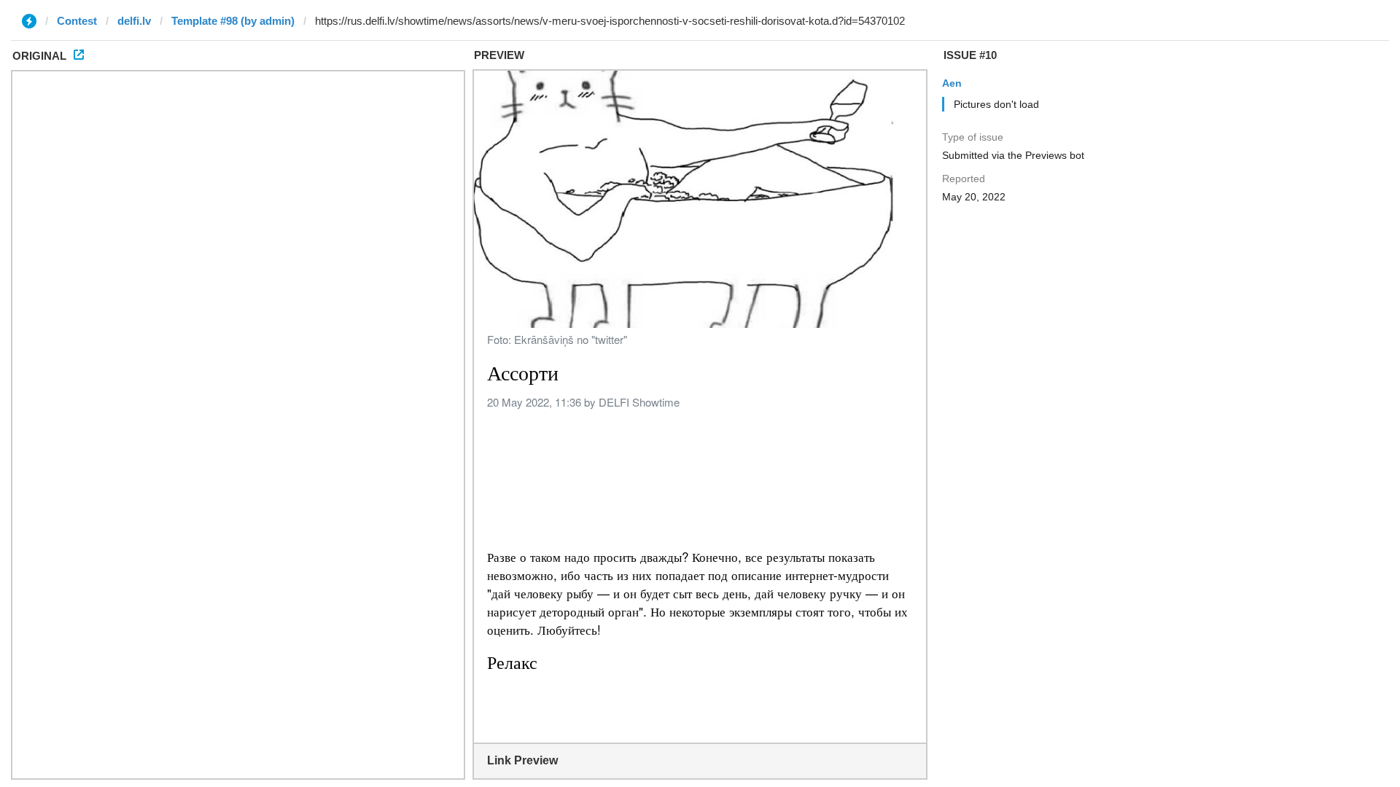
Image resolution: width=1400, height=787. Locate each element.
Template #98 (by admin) (233, 21)
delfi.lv (134, 21)
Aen (952, 83)
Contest (77, 21)
